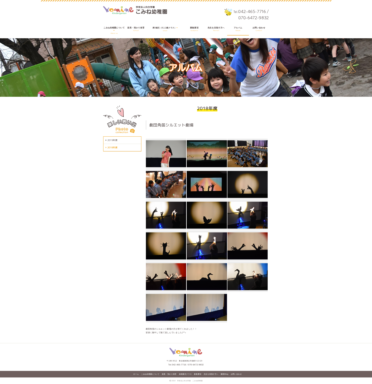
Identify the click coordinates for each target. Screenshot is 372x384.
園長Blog (224, 374)
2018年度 (112, 147)
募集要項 (194, 29)
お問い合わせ (259, 29)
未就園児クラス (185, 374)
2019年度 (112, 140)
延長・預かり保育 (135, 29)
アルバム (238, 29)
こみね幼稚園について (150, 374)
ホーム (136, 374)
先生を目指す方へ (216, 29)
